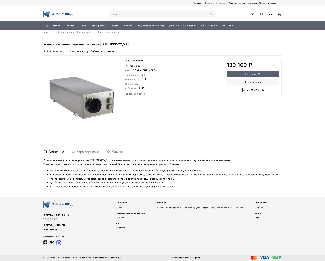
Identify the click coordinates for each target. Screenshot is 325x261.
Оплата (128, 25)
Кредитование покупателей (150, 25)
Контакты (115, 25)
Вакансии (228, 25)
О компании (189, 25)
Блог (118, 222)
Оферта (119, 207)
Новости (71, 25)
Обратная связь (123, 227)
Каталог (55, 25)
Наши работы (98, 25)
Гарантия (120, 217)
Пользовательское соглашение (130, 212)
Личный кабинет (209, 25)
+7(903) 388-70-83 (56, 225)
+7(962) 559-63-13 (56, 215)
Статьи (83, 25)
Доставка (174, 25)
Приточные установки (108, 32)
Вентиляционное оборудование (74, 32)
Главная (47, 32)
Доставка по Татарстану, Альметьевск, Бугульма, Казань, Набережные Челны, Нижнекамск (236, 3)
